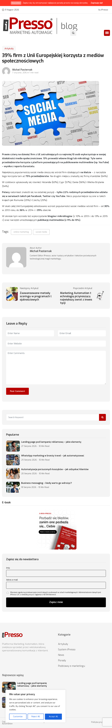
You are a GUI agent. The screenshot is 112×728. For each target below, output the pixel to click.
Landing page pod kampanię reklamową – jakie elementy (51, 442)
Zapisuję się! (97, 3)
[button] (107, 33)
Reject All (35, 716)
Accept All (53, 716)
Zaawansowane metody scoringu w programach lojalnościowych (35, 296)
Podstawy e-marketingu (71, 666)
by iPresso (103, 10)
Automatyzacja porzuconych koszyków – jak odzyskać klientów (55, 469)
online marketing (21, 232)
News (61, 655)
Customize (18, 716)
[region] (35, 706)
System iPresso (66, 649)
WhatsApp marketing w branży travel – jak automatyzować (52, 455)
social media (41, 232)
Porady (62, 660)
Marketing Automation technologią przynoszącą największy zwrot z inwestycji (76, 298)
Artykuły (9, 48)
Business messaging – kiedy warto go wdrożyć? (46, 483)
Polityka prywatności (100, 722)
